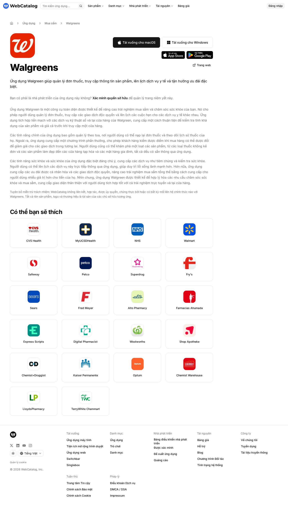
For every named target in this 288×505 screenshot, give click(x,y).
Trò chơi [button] (115, 446)
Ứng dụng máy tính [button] (79, 440)
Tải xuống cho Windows (190, 42)
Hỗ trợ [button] (201, 446)
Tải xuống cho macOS (139, 42)
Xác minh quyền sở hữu (110, 98)
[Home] (11, 23)
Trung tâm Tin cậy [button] (78, 483)
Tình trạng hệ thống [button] (210, 465)
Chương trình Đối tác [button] (210, 458)
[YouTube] (24, 445)
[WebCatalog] (13, 434)
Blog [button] (200, 452)
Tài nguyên (163, 5)
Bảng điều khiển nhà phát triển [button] (170, 441)
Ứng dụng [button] (116, 440)
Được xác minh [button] (163, 447)
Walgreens (73, 23)
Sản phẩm (94, 5)
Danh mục (115, 5)
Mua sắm (51, 23)
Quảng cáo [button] (161, 460)
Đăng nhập (276, 5)
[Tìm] (80, 6)
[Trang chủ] (20, 6)
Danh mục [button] (116, 452)
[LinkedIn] (17, 445)
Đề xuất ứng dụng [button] (165, 454)
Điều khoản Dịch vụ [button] (122, 483)
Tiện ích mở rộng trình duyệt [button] (85, 446)
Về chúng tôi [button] (249, 440)
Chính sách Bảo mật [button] (79, 489)
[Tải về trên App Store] (173, 55)
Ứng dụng (29, 23)
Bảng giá (183, 5)
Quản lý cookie (18, 462)
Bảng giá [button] (203, 440)
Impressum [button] (117, 495)
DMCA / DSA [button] (118, 489)
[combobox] (30, 453)
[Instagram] (30, 445)
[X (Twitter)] (11, 445)
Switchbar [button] (73, 458)
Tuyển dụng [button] (248, 446)
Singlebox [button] (73, 465)
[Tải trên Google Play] (200, 55)
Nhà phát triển (138, 5)
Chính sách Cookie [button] (79, 495)
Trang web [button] (204, 65)
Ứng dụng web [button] (76, 452)
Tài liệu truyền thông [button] (254, 452)
